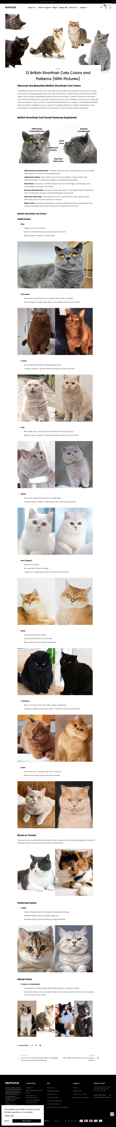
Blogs (55, 7)
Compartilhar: (23, 1045)
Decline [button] (7, 1121)
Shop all (29, 1088)
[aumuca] (10, 7)
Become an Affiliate (81, 1097)
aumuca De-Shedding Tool (32, 1096)
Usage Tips (63, 7)
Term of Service (53, 1104)
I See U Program (44, 7)
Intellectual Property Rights (58, 1107)
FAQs (75, 1088)
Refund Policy (52, 1094)
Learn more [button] (9, 1115)
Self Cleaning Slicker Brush (34, 1091)
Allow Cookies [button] (26, 1121)
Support (83, 7)
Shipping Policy (53, 1091)
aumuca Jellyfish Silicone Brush (33, 1101)
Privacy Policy (52, 1097)
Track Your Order (80, 1094)
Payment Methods (54, 1101)
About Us (73, 7)
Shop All (31, 7)
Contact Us (77, 1091)
